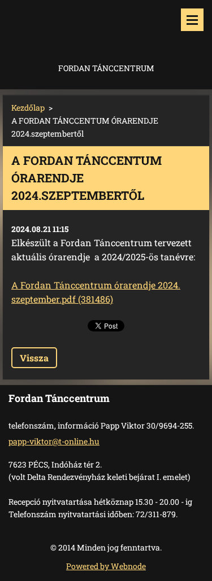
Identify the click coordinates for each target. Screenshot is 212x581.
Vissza (34, 358)
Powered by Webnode (106, 566)
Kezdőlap (28, 107)
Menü (192, 19)
